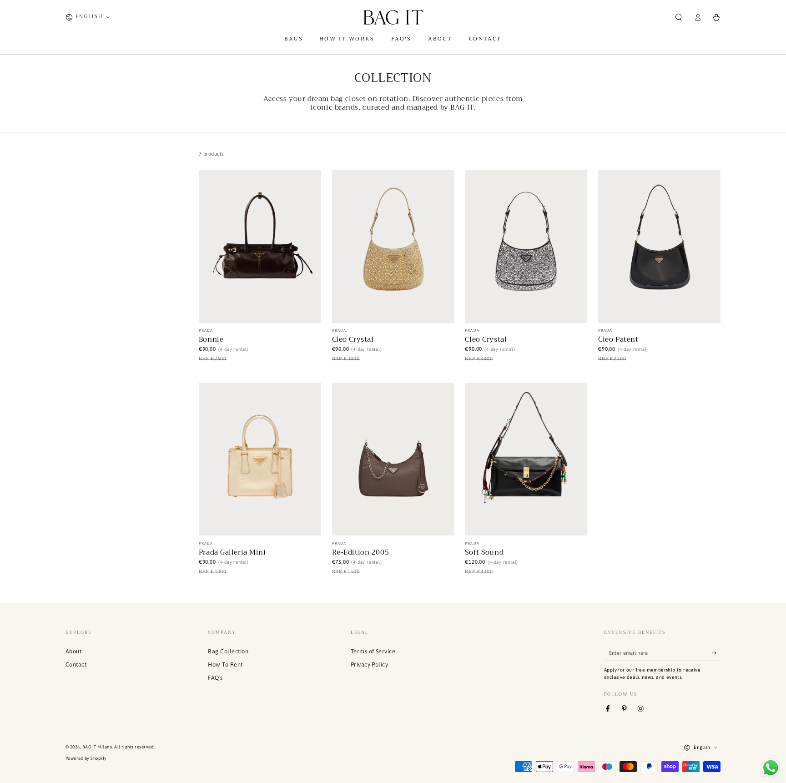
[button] (678, 17)
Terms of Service (373, 651)
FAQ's (215, 677)
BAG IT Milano (97, 746)
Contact (76, 664)
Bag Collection (228, 651)
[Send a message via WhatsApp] (770, 767)
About (73, 651)
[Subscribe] (716, 653)
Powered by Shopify (86, 758)
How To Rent (225, 664)
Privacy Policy (369, 664)
